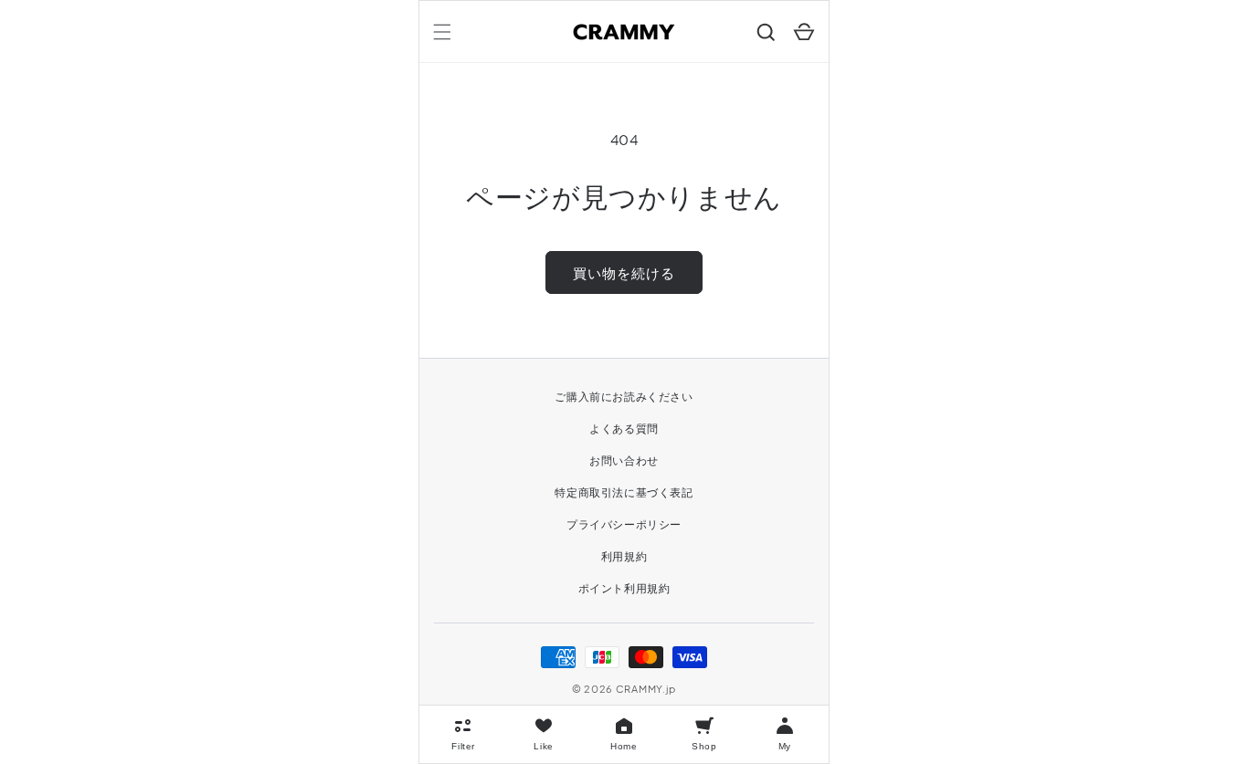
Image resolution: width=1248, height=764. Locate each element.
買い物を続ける (624, 272)
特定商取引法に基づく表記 (624, 492)
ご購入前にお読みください (624, 396)
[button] (442, 32)
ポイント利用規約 (624, 588)
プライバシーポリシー (624, 524)
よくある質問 (624, 428)
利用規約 (624, 556)
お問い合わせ (624, 460)
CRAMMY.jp (646, 689)
